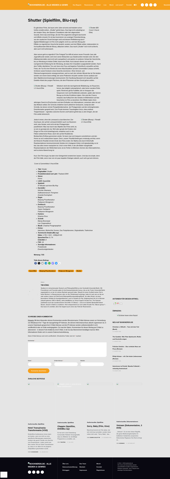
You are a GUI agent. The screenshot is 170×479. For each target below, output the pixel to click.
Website (82, 360)
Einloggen (65, 470)
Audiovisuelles (32, 424)
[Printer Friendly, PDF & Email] (118, 303)
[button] (135, 4)
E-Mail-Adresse (58, 360)
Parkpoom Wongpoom (66, 271)
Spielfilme (41, 424)
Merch (99, 463)
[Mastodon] (150, 5)
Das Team (82, 463)
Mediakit (82, 467)
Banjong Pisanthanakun (47, 271)
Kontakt (99, 467)
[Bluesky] (155, 5)
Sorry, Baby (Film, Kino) (98, 426)
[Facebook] (142, 5)
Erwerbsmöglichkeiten (45, 249)
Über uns (65, 463)
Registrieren (101, 470)
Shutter (79, 271)
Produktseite (42, 247)
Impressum (83, 470)
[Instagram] (146, 5)
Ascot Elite (32, 271)
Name (30, 360)
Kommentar (31, 340)
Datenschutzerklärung (61, 332)
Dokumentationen (132, 421)
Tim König (45, 285)
